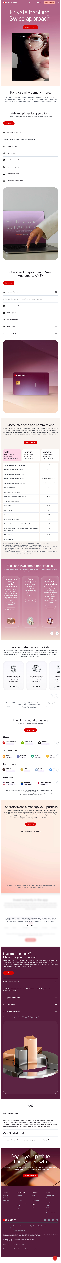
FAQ (47, 1198)
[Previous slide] (52, 633)
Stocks (33, 1198)
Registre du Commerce (35, 1235)
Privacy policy (28, 1226)
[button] (30, 132)
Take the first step (30, 1175)
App (18, 1208)
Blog (47, 1210)
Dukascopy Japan (34, 1248)
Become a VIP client (30, 27)
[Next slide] (57, 633)
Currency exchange (22, 1203)
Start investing (30, 730)
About (47, 1205)
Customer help (50, 1195)
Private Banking (7, 1203)
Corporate (5, 1198)
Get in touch (9, 123)
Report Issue (44, 1226)
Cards (19, 1198)
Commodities (35, 1200)
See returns (13, 686)
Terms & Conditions (18, 1226)
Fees (33, 1207)
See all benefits (30, 442)
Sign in (39, 2)
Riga (14, 1244)
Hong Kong (18, 1244)
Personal (5, 1195)
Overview (20, 1195)
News (47, 1207)
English (6, 1228)
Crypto (33, 1195)
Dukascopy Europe (24, 1248)
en (30, 2)
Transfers (19, 1200)
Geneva (9, 1244)
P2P (18, 1205)
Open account (49, 2)
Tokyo (23, 1244)
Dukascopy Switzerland (13, 1248)
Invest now (8, 973)
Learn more (10, 609)
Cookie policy (36, 1226)
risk (37, 703)
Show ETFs (30, 824)
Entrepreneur (6, 1200)
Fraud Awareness (50, 1212)
